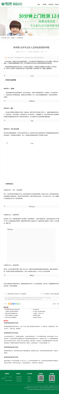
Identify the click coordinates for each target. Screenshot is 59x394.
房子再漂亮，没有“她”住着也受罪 (51, 294)
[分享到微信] (17, 304)
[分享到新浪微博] (11, 304)
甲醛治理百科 (19, 376)
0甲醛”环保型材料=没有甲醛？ (12, 315)
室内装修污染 (36, 309)
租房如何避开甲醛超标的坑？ (11, 313)
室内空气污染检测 (8, 380)
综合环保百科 (19, 381)
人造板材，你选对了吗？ (38, 313)
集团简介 (29, 376)
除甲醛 (44, 4)
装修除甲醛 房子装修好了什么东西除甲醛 (17, 294)
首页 (39, 4)
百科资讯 (13, 37)
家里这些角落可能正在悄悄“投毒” (12, 309)
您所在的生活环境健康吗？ (11, 317)
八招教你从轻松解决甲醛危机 (11, 311)
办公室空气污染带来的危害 (39, 311)
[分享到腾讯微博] (13, 304)
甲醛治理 (49, 389)
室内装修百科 (20, 37)
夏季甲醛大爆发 (36, 315)
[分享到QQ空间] (9, 304)
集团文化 (29, 379)
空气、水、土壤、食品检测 (6, 377)
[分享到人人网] (15, 304)
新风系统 (51, 4)
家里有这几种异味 (37, 317)
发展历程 (29, 381)
